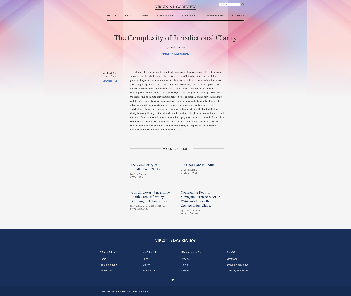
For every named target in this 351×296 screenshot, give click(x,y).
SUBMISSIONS (191, 252)
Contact (237, 15)
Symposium (149, 270)
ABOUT (232, 252)
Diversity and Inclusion (239, 270)
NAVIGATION (109, 252)
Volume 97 (177, 54)
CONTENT (149, 252)
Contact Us (106, 270)
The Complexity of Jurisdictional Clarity (145, 166)
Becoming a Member (238, 264)
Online (144, 15)
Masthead (232, 258)
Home (103, 258)
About (110, 15)
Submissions (164, 15)
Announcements (213, 15)
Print (128, 15)
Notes (184, 264)
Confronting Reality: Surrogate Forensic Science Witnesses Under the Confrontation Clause (200, 199)
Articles (185, 258)
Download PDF (110, 80)
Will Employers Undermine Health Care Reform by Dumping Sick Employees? (150, 196)
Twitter (173, 279)
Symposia (187, 15)
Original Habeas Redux (198, 164)
